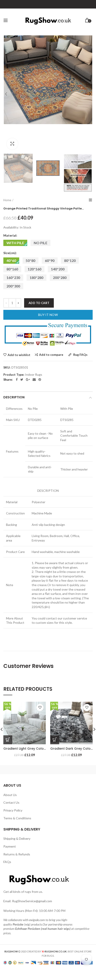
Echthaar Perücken (27, 928)
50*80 (30, 260)
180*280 (36, 277)
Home (7, 200)
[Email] (34, 379)
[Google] (28, 379)
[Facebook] (17, 379)
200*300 (13, 286)
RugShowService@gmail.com (32, 901)
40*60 (11, 260)
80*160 (12, 269)
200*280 (60, 277)
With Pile (15, 243)
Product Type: (13, 374)
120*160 (34, 269)
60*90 (49, 260)
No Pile (40, 243)
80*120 (70, 260)
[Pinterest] (39, 379)
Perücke (18, 924)
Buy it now (48, 315)
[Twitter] (22, 379)
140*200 (58, 269)
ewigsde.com (37, 920)
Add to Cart (39, 303)
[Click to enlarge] (12, 143)
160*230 (13, 277)
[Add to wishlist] (40, 707)
